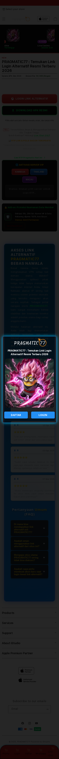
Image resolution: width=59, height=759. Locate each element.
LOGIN (43, 415)
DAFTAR (16, 415)
